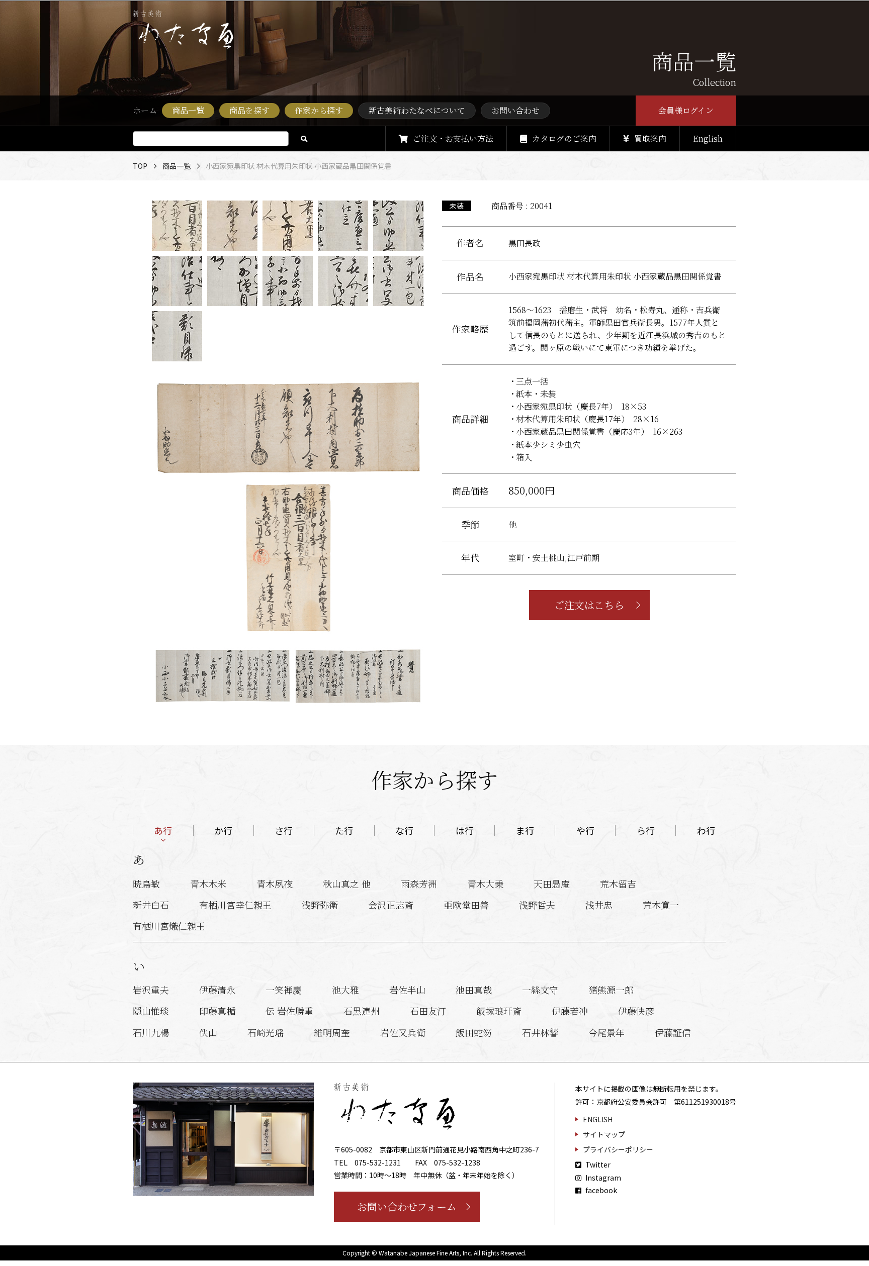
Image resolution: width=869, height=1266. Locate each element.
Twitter (597, 1164)
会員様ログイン (686, 110)
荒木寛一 (661, 904)
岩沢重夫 (151, 989)
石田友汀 (428, 1010)
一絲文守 (540, 989)
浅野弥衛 (320, 904)
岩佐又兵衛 (402, 1032)
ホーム (145, 110)
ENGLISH (598, 1119)
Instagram (602, 1178)
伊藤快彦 (636, 1010)
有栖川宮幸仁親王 (235, 904)
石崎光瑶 (265, 1032)
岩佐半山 (407, 989)
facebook (600, 1190)
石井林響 (540, 1032)
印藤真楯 (217, 1010)
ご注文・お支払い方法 (453, 138)
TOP (140, 166)
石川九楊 (151, 1032)
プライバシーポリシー (618, 1149)
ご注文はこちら (589, 605)
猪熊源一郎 (611, 989)
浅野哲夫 (537, 904)
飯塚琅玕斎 (499, 1010)
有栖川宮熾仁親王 (169, 925)
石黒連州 (361, 1010)
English (708, 138)
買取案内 (650, 138)
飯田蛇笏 (474, 1032)
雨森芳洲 (419, 883)
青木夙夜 (274, 883)
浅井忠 (599, 904)
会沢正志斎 (390, 904)
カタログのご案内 (564, 138)
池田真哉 (474, 989)
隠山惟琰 (151, 1010)
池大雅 (345, 989)
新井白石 (151, 904)
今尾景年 (606, 1032)
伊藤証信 (673, 1032)
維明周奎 (332, 1032)
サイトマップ (604, 1134)
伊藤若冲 (570, 1010)
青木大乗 (485, 883)
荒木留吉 (618, 883)
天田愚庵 (552, 883)
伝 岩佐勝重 (289, 1010)
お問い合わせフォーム (407, 1206)
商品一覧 (176, 166)
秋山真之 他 (347, 883)
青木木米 (208, 883)
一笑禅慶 (284, 989)
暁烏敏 (146, 883)
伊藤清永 (217, 989)
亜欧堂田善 (466, 904)
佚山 (208, 1032)
